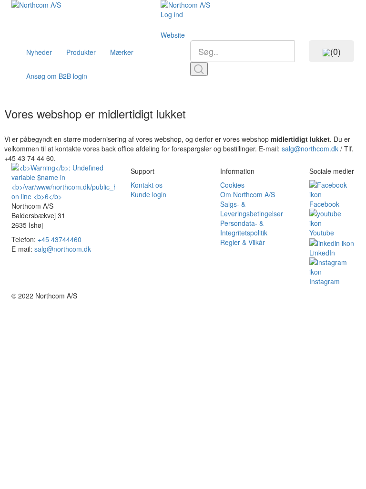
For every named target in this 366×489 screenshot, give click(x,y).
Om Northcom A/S (247, 194)
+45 (59, 239)
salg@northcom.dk (310, 148)
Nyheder (39, 52)
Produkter (81, 52)
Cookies (232, 185)
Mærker (121, 52)
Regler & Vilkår (242, 242)
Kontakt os (147, 185)
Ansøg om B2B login (56, 76)
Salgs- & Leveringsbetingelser (251, 208)
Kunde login (148, 194)
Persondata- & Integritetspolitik (243, 227)
